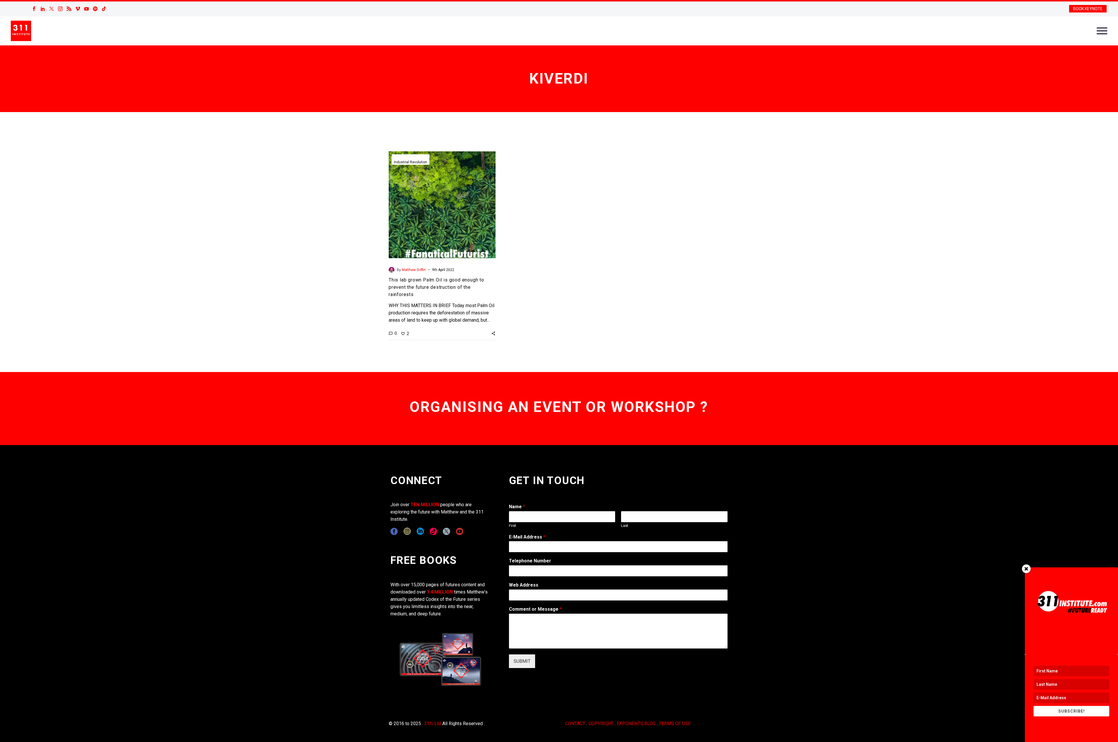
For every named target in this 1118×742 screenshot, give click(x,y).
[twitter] (446, 531)
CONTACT (575, 723)
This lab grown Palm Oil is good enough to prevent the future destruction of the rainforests (436, 287)
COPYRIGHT (600, 723)
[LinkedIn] (42, 8)
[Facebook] (34, 8)
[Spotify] (95, 8)
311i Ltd (432, 723)
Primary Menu (1102, 30)
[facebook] (394, 531)
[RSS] (69, 8)
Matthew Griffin (414, 270)
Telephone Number (530, 561)
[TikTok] (104, 8)
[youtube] (459, 531)
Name (517, 506)
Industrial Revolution (410, 162)
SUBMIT (522, 661)
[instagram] (407, 531)
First (512, 525)
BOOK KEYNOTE (1088, 8)
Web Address (523, 585)
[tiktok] (433, 531)
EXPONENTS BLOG (636, 723)
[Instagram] (60, 8)
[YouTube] (86, 8)
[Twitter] (51, 8)
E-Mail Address (527, 537)
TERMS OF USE (675, 723)
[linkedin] (420, 531)
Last (624, 525)
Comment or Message (535, 609)
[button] (493, 333)
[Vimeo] (77, 8)
